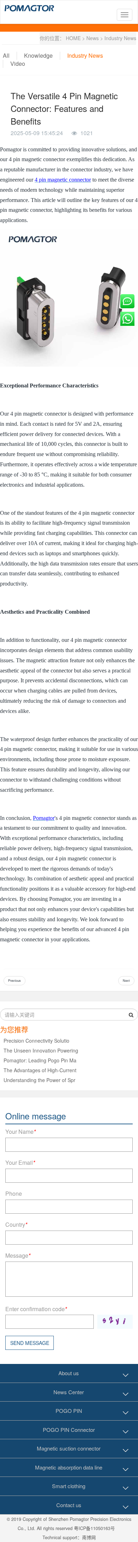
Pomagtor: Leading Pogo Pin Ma (40, 1060)
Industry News (120, 38)
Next (126, 980)
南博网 (89, 1537)
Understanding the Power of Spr (39, 1079)
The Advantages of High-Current (40, 1070)
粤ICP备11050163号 (94, 1528)
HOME (73, 38)
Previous (14, 980)
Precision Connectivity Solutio (36, 1040)
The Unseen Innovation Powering (41, 1050)
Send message (29, 1342)
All (6, 55)
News (92, 38)
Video (17, 63)
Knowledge (38, 55)
